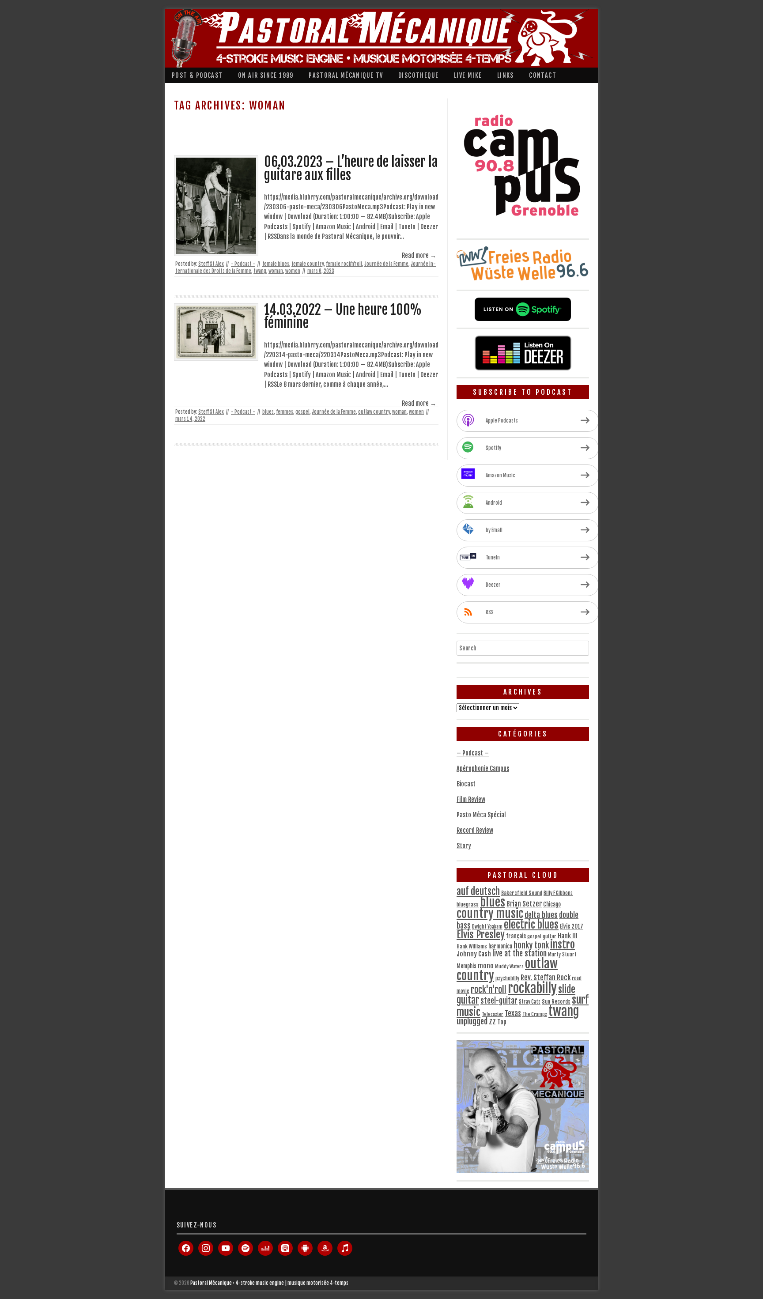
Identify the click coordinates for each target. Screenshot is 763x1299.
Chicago (552, 904)
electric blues (531, 924)
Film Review (471, 799)
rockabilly (532, 988)
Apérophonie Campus (483, 768)
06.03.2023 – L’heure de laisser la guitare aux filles (351, 168)
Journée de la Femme (386, 264)
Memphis (466, 966)
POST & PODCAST (197, 75)
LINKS (505, 75)
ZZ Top (497, 1022)
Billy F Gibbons (558, 893)
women (292, 271)
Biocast (466, 784)
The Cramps (534, 1014)
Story (464, 846)
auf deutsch (478, 891)
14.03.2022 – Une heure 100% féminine (343, 316)
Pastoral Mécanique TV (346, 75)
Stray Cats (529, 1002)
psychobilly (507, 978)
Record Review (475, 830)
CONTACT (542, 75)
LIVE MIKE (468, 75)
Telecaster (492, 1014)
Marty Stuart (562, 954)
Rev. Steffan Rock (545, 977)
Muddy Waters (509, 966)
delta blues (541, 915)
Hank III (568, 936)
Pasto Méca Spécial (481, 815)
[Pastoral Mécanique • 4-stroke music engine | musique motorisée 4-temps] (379, 38)
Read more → (419, 255)
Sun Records (556, 1001)
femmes (284, 412)
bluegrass (468, 904)
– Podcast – (473, 753)
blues (268, 412)
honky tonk (531, 945)
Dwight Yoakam (487, 927)
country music (490, 913)
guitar (549, 936)
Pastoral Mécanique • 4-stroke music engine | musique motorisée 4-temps (269, 1283)
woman (275, 271)
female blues (275, 264)
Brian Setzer (524, 903)
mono (486, 966)
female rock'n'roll (344, 264)
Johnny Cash (474, 954)
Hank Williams (472, 946)
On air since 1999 (266, 75)
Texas (513, 1013)
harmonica (500, 946)
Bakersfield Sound (521, 893)
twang (259, 271)
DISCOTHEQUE (418, 75)
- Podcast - (243, 264)
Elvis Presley (481, 934)
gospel (302, 412)
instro (562, 944)
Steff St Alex (211, 264)
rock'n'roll (488, 989)
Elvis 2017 (571, 926)
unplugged (472, 1021)
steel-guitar (498, 1000)
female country (307, 264)
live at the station (519, 953)
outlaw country (374, 412)
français (516, 936)
